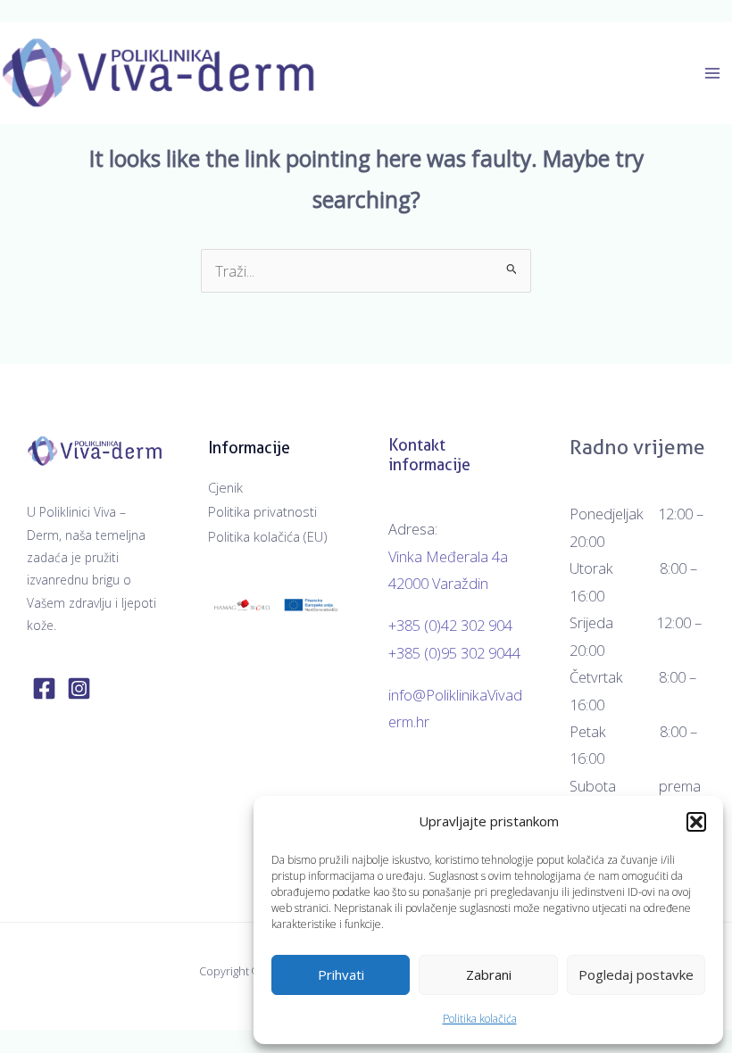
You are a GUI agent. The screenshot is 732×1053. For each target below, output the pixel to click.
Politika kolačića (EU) (267, 536)
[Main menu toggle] (712, 74)
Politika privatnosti (262, 511)
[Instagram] (79, 688)
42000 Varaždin (438, 583)
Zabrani (489, 974)
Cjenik (225, 487)
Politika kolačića (480, 1018)
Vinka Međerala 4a (448, 556)
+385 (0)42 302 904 (450, 625)
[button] (696, 822)
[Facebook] (44, 688)
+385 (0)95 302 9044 (454, 653)
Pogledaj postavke (636, 974)
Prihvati (341, 974)
